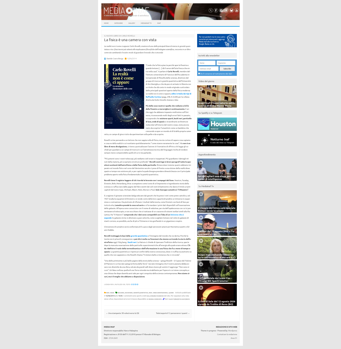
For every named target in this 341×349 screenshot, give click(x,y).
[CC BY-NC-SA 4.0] (134, 284)
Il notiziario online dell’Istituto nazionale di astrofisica (126, 15)
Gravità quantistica (140, 293)
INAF (107, 293)
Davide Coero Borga (115, 58)
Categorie (118, 23)
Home (106, 23)
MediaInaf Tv (146, 23)
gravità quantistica (139, 236)
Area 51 (234, 338)
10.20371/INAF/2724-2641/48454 (179, 299)
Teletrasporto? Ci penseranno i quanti (173, 313)
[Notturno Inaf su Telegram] (217, 147)
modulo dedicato (155, 299)
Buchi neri (129, 293)
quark (171, 293)
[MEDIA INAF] (126, 13)
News (112, 293)
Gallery (131, 23)
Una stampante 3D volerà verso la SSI (122, 313)
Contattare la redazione (227, 334)
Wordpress (232, 330)
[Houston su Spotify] (217, 131)
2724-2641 (113, 338)
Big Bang (121, 293)
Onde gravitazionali (160, 293)
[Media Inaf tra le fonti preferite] (217, 48)
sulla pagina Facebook (155, 296)
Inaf (159, 23)
